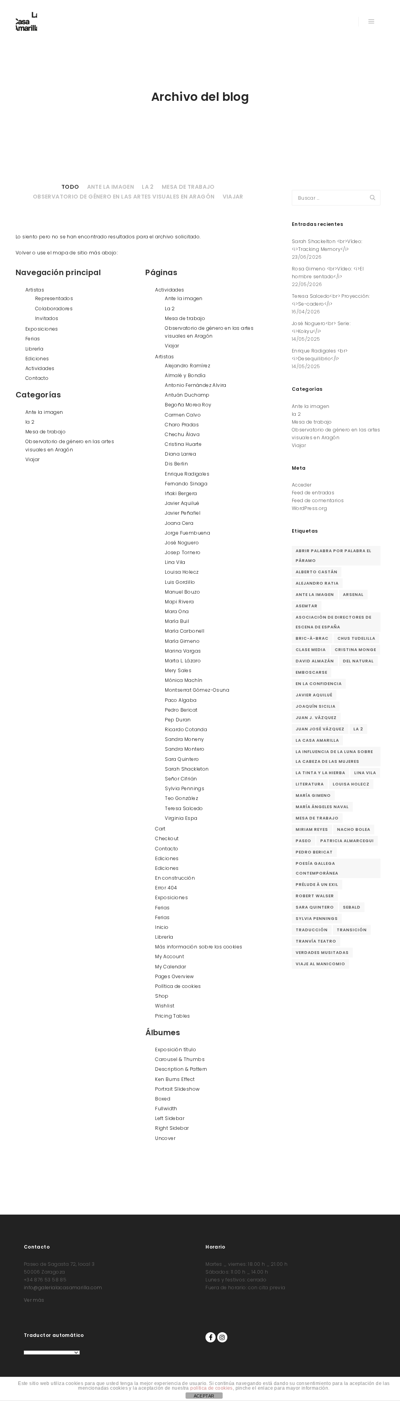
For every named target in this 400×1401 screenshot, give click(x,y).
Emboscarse (311, 672)
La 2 (170, 308)
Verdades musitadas (322, 952)
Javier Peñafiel (182, 513)
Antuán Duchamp (187, 395)
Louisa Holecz (181, 572)
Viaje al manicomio (320, 964)
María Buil (177, 621)
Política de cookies (178, 986)
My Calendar (170, 966)
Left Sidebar (169, 1118)
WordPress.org (309, 508)
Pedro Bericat (181, 710)
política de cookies (211, 1388)
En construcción (175, 878)
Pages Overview (174, 976)
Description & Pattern (181, 1069)
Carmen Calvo (183, 415)
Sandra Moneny (184, 739)
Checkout (167, 838)
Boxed (162, 1098)
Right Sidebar (172, 1128)
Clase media (311, 650)
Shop (162, 996)
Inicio (161, 927)
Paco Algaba (180, 700)
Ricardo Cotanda (186, 729)
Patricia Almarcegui (347, 841)
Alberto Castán (317, 572)
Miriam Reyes (312, 829)
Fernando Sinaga (186, 483)
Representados (54, 298)
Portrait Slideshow (177, 1089)
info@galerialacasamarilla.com (63, 1287)
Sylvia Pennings (184, 788)
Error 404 (166, 887)
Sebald (352, 907)
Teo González (181, 798)
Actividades (39, 368)
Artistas (34, 289)
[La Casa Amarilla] (26, 21)
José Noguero (182, 542)
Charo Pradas (182, 424)
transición (352, 930)
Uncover (165, 1138)
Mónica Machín (183, 680)
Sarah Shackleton (187, 769)
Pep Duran (178, 719)
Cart (160, 828)
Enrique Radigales (187, 474)
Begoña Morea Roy (188, 404)
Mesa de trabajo (188, 187)
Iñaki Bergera (181, 493)
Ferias (32, 338)
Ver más (34, 1300)
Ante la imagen (110, 187)
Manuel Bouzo (182, 592)
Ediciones (37, 358)
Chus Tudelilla (356, 638)
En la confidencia (319, 684)
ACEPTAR (204, 1396)
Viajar (233, 196)
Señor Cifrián (181, 778)
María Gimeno (182, 641)
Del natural (358, 661)
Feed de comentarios (318, 500)
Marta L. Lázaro (183, 660)
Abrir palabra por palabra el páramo (333, 556)
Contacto (36, 378)
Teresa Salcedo (184, 808)
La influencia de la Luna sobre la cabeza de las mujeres (334, 756)
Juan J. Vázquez (316, 718)
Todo (70, 187)
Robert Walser (315, 896)
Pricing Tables (172, 1016)
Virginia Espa (181, 818)
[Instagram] (222, 1337)
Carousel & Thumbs (180, 1059)
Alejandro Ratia (317, 583)
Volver (23, 252)
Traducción (312, 930)
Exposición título (175, 1049)
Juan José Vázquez (320, 729)
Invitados (47, 318)
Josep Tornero (182, 552)
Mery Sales (178, 670)
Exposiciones (41, 329)
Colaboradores (54, 308)
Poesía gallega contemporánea (317, 868)
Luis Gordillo (180, 582)
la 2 (148, 187)
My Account (169, 956)
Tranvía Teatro (316, 941)
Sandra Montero (185, 749)
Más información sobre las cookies (198, 946)
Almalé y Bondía (185, 375)
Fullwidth (166, 1108)
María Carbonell (184, 631)
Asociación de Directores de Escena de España (333, 622)
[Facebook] (210, 1337)
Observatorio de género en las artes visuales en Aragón (124, 196)
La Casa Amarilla (317, 740)
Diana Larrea (180, 454)
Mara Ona (177, 611)
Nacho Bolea (353, 829)
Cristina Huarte (183, 444)
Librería (34, 348)
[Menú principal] (371, 21)
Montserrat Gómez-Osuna (197, 690)
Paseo (303, 841)
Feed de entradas (313, 492)
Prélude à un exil (317, 884)
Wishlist (164, 1005)
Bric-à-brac (312, 638)
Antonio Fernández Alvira (196, 385)
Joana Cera (179, 523)
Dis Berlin (176, 463)
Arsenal (353, 595)
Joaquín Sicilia (316, 706)
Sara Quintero (182, 759)
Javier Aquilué (182, 503)
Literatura (310, 784)
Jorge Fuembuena (187, 533)
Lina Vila (175, 562)
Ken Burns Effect (175, 1079)
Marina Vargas (183, 651)
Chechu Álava (182, 434)
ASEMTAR (307, 606)
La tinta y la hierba (320, 773)
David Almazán (315, 661)
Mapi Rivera (179, 601)
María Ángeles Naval (322, 807)
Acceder (302, 484)
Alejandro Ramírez (187, 365)
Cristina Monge (355, 650)
